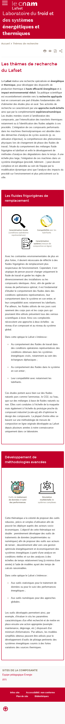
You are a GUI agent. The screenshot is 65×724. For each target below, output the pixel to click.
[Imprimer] (44, 51)
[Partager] (60, 51)
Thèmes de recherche (25, 43)
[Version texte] (50, 51)
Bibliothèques (42, 696)
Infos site (15, 692)
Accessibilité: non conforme (40, 692)
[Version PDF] (55, 51)
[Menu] (5, 3)
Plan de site (22, 696)
